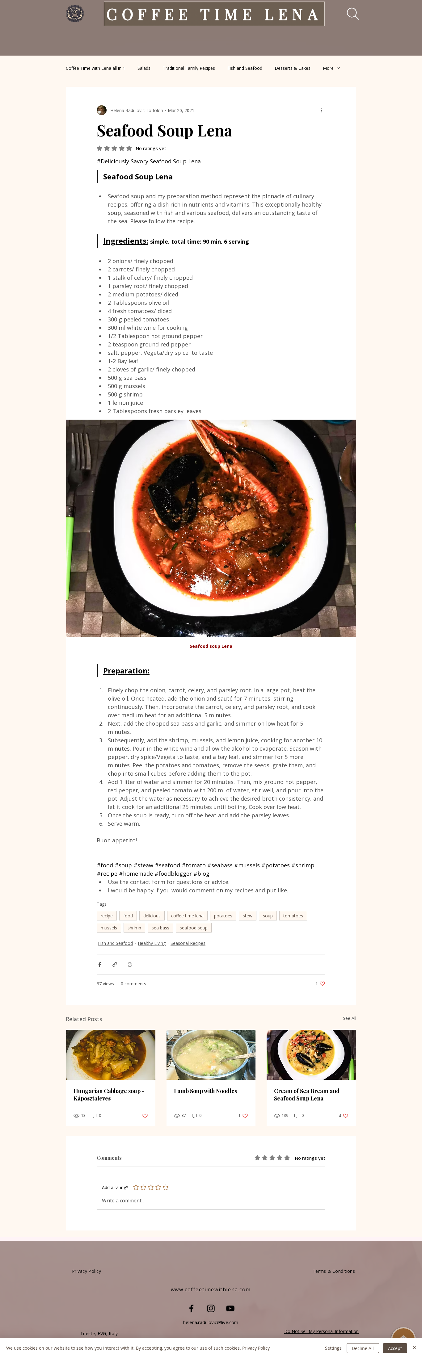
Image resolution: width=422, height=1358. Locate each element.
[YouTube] (230, 1308)
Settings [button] (333, 1348)
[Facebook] (191, 1308)
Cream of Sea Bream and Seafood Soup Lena (307, 1094)
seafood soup (194, 928)
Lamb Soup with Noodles (205, 1091)
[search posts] (348, 13)
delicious (152, 916)
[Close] (414, 1348)
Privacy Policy (256, 1348)
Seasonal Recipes (188, 943)
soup (268, 916)
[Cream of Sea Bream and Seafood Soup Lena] (311, 1055)
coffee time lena (187, 916)
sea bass (160, 928)
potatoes (223, 916)
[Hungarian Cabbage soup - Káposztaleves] (110, 1055)
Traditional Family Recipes (189, 68)
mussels (109, 928)
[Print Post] (130, 964)
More (328, 68)
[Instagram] (211, 1308)
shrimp (134, 928)
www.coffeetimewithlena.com (211, 1289)
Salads (143, 68)
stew (247, 916)
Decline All (363, 1348)
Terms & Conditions (334, 1271)
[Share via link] (115, 964)
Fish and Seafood (244, 68)
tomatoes (293, 916)
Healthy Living (152, 943)
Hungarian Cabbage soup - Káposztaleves (109, 1094)
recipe (107, 916)
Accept (395, 1348)
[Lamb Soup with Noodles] (211, 1055)
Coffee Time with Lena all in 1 (95, 68)
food (128, 916)
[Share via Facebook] (100, 964)
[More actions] (321, 110)
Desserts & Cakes (292, 68)
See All (349, 1018)
